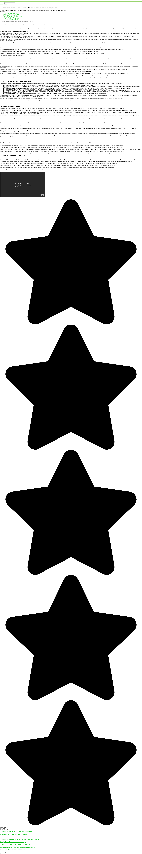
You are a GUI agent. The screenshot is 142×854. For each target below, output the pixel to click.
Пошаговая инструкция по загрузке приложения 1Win (13, 16)
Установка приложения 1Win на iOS (9, 17)
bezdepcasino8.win (3, 1)
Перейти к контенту (4, 0)
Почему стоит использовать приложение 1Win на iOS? (13, 13)
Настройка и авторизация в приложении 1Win (11, 18)
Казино (5, 5)
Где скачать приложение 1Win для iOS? (10, 15)
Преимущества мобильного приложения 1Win (11, 14)
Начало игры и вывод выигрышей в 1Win (10, 19)
